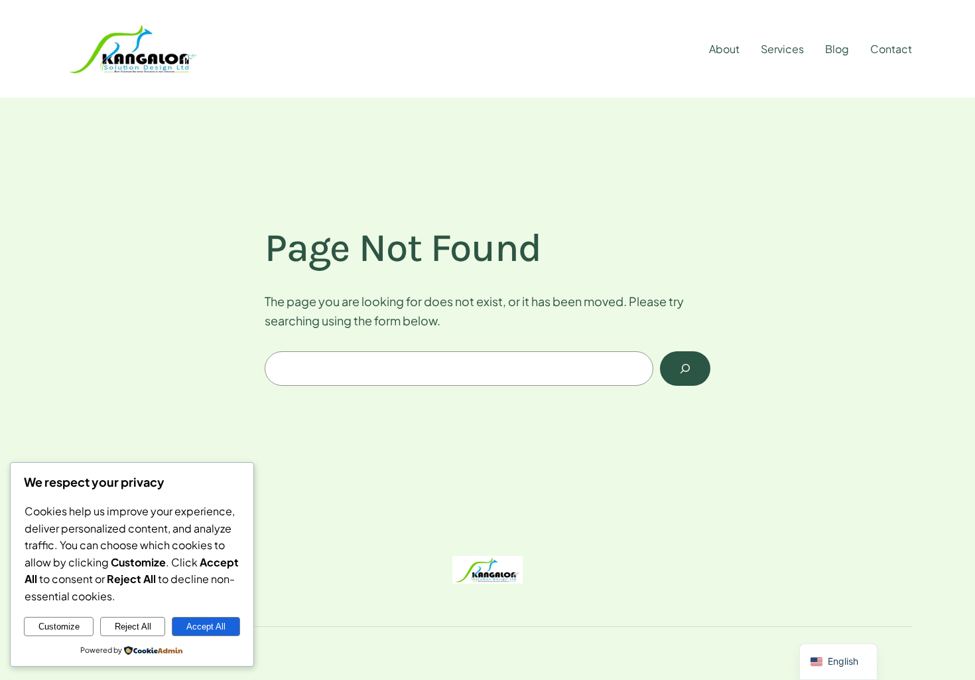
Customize (59, 627)
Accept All (206, 627)
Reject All (133, 627)
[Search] (685, 368)
